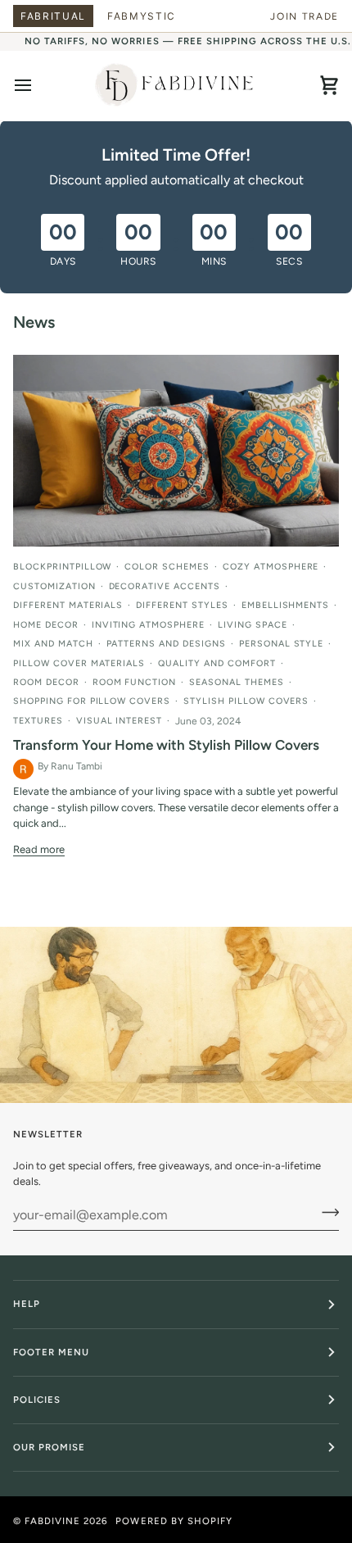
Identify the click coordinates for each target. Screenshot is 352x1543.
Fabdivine (52, 1521)
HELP (26, 1303)
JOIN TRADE (304, 16)
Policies (37, 1399)
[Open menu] (37, 85)
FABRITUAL (53, 16)
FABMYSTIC (141, 16)
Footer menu (51, 1352)
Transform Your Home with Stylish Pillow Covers (166, 745)
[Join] (325, 1213)
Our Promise (49, 1447)
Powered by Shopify (173, 1521)
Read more (39, 849)
